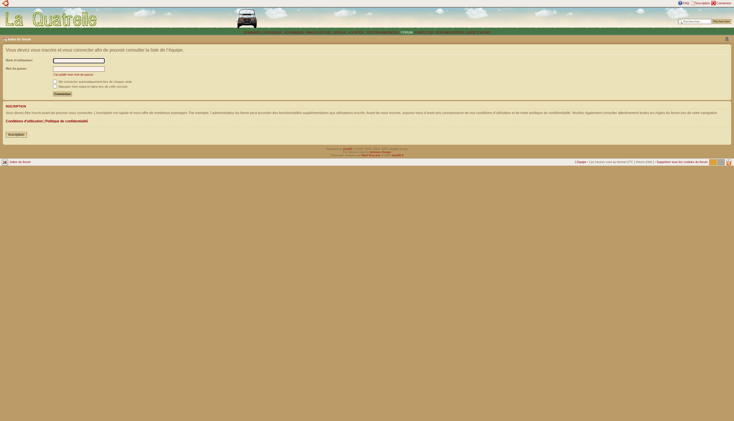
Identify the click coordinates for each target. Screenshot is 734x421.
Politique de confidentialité (66, 121)
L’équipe (580, 162)
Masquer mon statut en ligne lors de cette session (93, 86)
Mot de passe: (16, 68)
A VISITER (356, 32)
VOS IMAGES (294, 32)
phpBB (347, 148)
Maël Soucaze (371, 155)
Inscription (703, 3)
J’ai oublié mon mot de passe (73, 74)
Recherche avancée (717, 26)
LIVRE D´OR (424, 32)
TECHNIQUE (272, 32)
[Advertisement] (539, 18)
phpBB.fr (398, 155)
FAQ (686, 3)
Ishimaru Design (380, 152)
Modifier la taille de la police (727, 39)
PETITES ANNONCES (382, 32)
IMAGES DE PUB (318, 32)
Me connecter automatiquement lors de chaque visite (95, 81)
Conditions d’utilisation (24, 121)
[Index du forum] (51, 18)
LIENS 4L (340, 32)
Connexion (723, 3)
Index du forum (19, 39)
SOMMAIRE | (253, 32)
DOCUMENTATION (449, 32)
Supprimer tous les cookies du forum (682, 162)
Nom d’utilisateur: (19, 60)
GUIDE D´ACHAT (478, 32)
